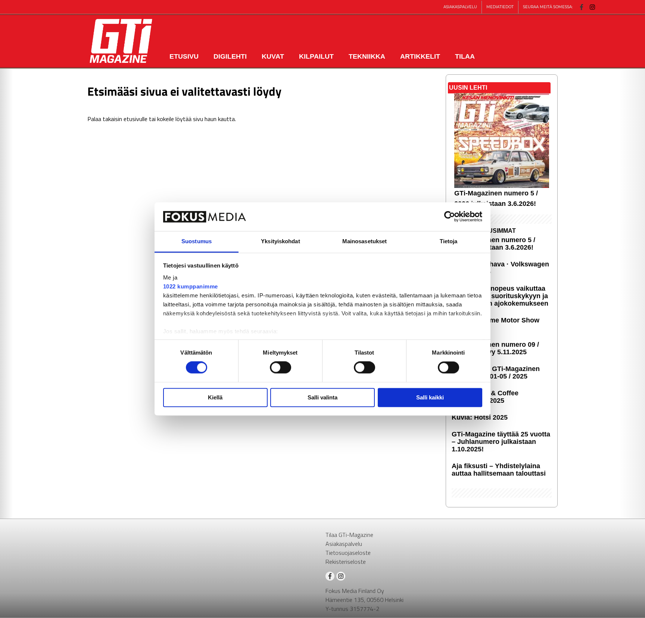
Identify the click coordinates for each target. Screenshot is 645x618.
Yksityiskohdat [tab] (280, 241)
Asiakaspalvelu (343, 543)
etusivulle (135, 118)
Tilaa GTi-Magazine (349, 534)
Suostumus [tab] (196, 241)
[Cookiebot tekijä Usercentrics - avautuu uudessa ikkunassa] (449, 216)
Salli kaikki (430, 397)
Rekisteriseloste (345, 561)
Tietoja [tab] (449, 241)
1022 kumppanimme (190, 286)
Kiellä (215, 397)
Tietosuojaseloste (348, 552)
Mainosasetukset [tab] (364, 241)
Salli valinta (322, 397)
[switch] (280, 368)
